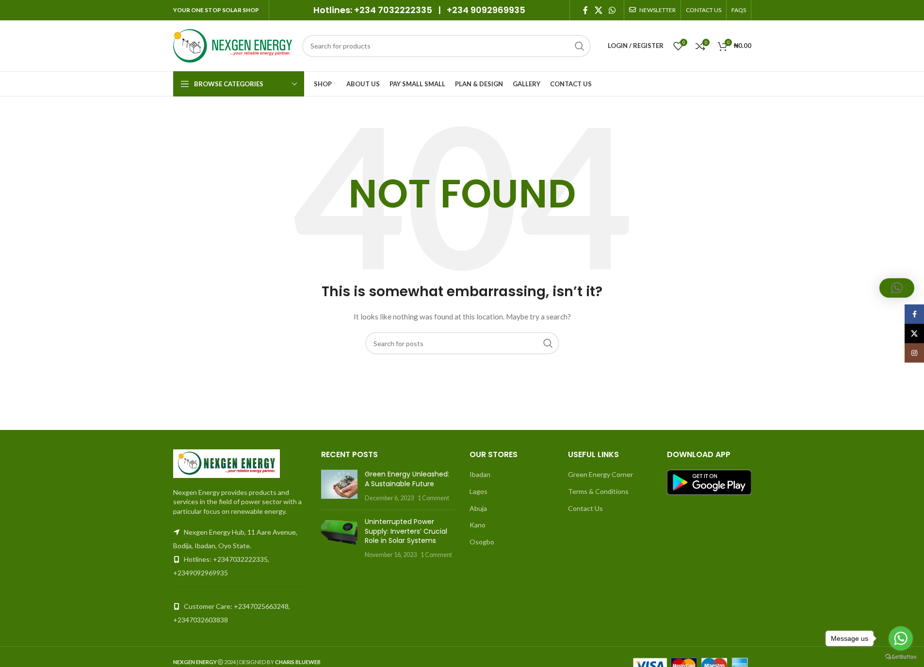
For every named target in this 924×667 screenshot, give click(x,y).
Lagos (478, 491)
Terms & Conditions (598, 491)
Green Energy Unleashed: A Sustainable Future (407, 479)
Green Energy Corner (600, 474)
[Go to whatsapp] (901, 638)
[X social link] (598, 10)
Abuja (478, 508)
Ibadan (480, 474)
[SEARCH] (579, 46)
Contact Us (585, 508)
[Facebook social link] (585, 10)
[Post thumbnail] (339, 486)
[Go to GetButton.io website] (900, 657)
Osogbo (482, 542)
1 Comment (433, 498)
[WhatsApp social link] (611, 10)
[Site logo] (232, 45)
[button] (896, 288)
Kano (478, 525)
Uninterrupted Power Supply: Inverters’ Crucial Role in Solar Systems (406, 531)
